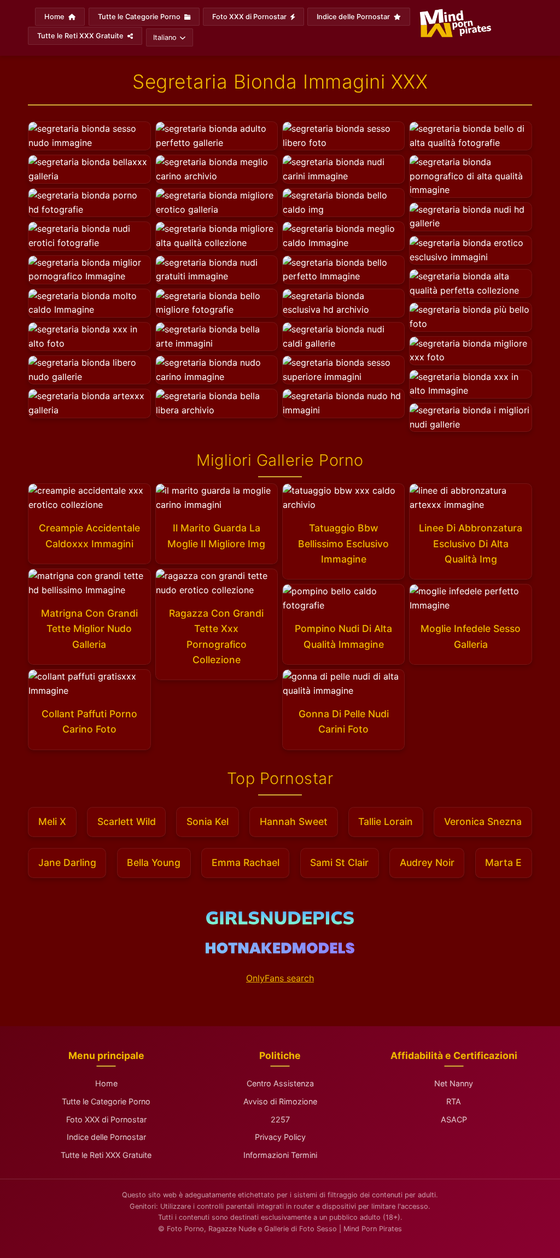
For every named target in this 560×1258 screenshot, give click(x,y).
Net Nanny (453, 1083)
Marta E (503, 862)
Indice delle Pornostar (354, 17)
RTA (453, 1101)
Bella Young (153, 862)
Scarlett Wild (126, 821)
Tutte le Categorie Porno (140, 17)
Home (55, 17)
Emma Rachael (245, 862)
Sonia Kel (207, 821)
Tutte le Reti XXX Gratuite (81, 36)
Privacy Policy (280, 1137)
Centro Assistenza (280, 1083)
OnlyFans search (280, 978)
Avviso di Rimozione (280, 1101)
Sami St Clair (339, 862)
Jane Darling (67, 862)
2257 (280, 1119)
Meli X (52, 821)
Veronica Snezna (483, 821)
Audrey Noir (427, 862)
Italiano (165, 37)
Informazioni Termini (280, 1155)
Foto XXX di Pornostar (250, 17)
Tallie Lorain (385, 821)
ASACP (454, 1119)
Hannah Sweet (294, 821)
